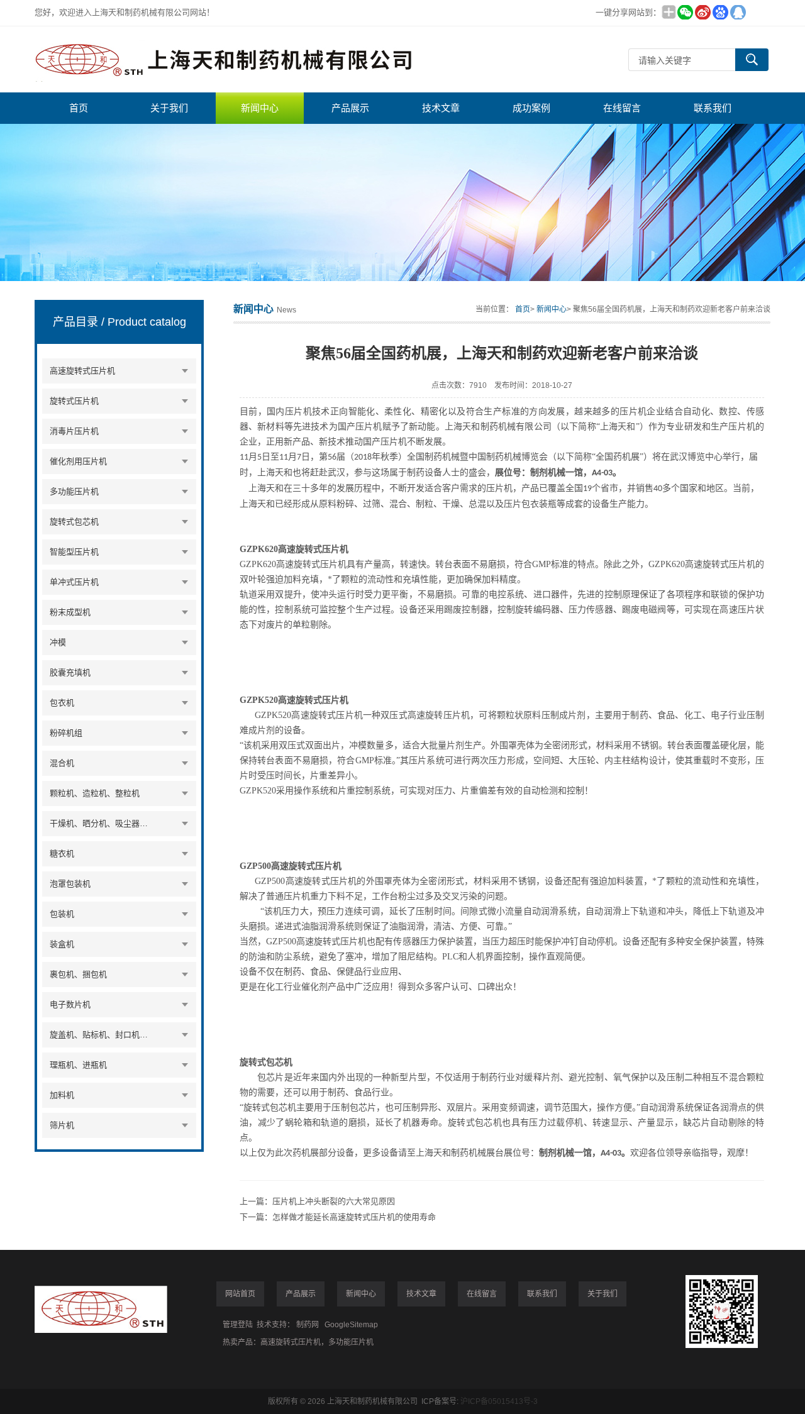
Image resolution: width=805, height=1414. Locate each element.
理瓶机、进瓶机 (78, 1064)
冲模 (58, 642)
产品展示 (350, 107)
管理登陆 (238, 1324)
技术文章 (441, 107)
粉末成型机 (70, 612)
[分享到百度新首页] (720, 12)
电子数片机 (70, 1004)
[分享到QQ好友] (738, 12)
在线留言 (622, 107)
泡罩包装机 (70, 883)
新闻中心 (260, 107)
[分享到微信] (685, 12)
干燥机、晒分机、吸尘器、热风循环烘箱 (101, 823)
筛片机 (62, 1125)
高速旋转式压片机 (82, 370)
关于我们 (169, 107)
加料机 (62, 1095)
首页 (78, 107)
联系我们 (712, 107)
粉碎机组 (66, 732)
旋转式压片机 (74, 401)
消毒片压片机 (74, 431)
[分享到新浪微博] (702, 12)
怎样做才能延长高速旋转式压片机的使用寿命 (354, 1217)
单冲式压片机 (74, 582)
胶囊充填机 (70, 672)
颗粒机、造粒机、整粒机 (95, 793)
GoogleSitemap (351, 1324)
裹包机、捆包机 (78, 974)
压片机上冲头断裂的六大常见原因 (333, 1201)
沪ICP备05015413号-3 (499, 1401)
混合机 (62, 763)
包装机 (62, 914)
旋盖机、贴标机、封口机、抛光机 (101, 1034)
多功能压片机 (74, 491)
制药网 (307, 1324)
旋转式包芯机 (74, 521)
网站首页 (240, 1294)
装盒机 (62, 944)
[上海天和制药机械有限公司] (223, 59)
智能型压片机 (74, 551)
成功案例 (531, 107)
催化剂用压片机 (78, 461)
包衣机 (62, 702)
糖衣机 (62, 853)
